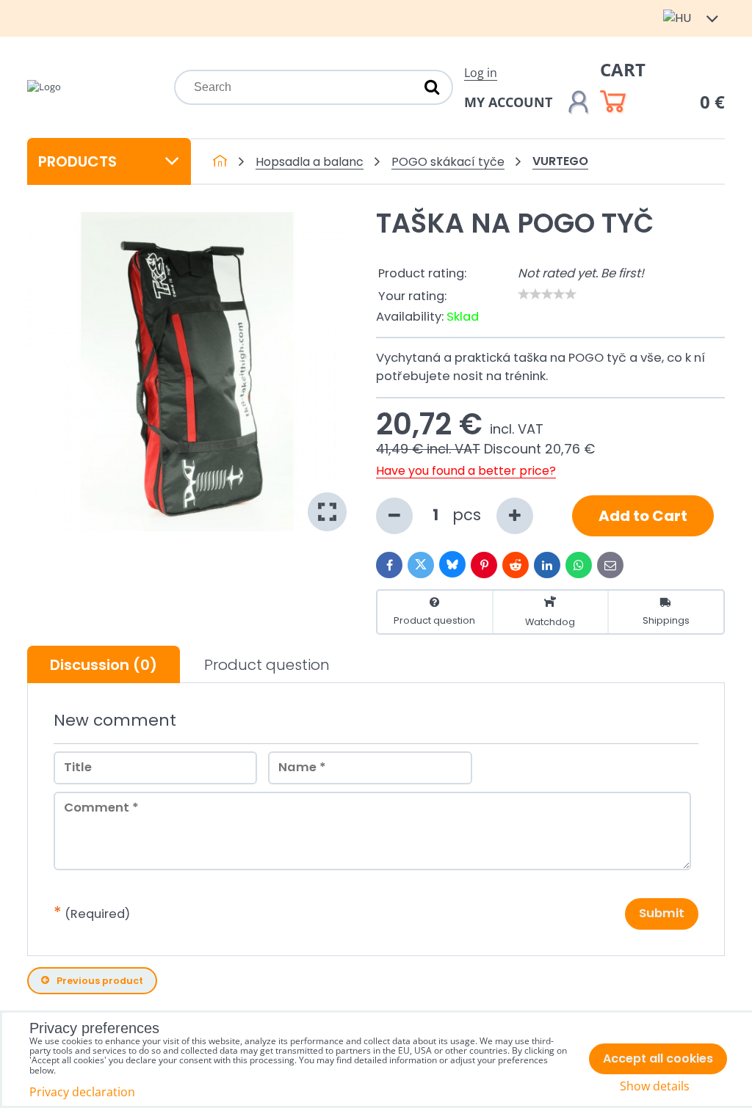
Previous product (100, 980)
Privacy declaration (82, 1092)
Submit (661, 913)
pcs (468, 514)
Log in (480, 73)
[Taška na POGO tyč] (187, 371)
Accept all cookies (658, 1058)
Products (77, 161)
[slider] (547, 294)
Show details (655, 1086)
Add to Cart (643, 516)
